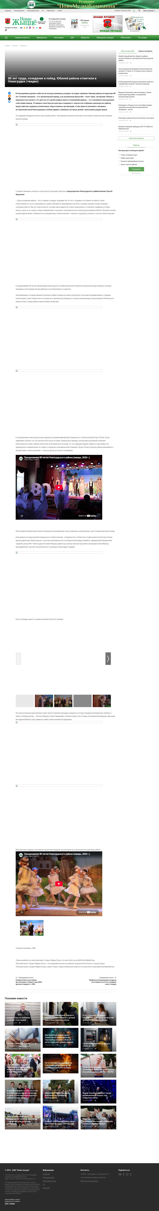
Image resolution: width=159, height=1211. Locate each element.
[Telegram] (9, 101)
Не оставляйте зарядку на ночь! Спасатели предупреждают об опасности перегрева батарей (58, 1065)
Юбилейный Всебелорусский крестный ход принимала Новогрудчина (57, 1095)
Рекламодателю (48, 1177)
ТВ (44, 1184)
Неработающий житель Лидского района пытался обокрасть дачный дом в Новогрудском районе (60, 1017)
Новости (15, 45)
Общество (23, 45)
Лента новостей (127, 51)
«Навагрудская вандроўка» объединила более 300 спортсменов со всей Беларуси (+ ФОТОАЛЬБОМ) (98, 1069)
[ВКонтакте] (9, 93)
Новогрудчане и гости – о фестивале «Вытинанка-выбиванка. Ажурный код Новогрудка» (98, 1121)
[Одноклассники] (9, 96)
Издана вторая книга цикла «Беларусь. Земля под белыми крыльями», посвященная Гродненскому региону (134, 95)
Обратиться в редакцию (89, 1181)
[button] (108, 658)
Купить (85, 23)
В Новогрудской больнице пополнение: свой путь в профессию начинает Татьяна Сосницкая (98, 1017)
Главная (7, 45)
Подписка (46, 1188)
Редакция (46, 1174)
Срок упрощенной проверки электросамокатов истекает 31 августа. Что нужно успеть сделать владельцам (135, 71)
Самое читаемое (145, 51)
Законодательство (49, 1181)
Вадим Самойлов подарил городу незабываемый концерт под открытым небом (97, 1095)
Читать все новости (136, 138)
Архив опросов (136, 173)
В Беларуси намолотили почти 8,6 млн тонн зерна (136, 118)
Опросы (136, 145)
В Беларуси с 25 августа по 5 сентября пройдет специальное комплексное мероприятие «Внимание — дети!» (135, 107)
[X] (9, 98)
